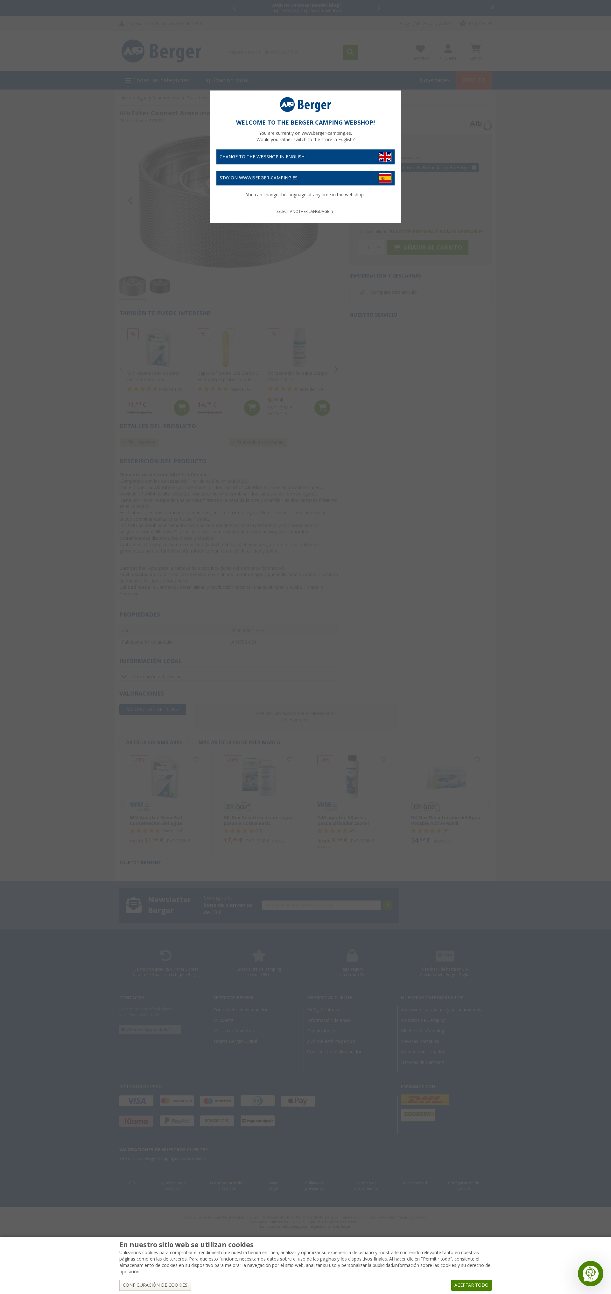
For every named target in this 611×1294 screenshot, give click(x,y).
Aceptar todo (471, 1285)
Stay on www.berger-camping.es (259, 177)
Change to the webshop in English (262, 156)
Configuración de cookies (155, 1285)
